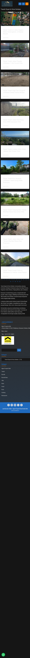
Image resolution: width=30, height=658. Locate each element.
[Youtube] (15, 405)
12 (21, 279)
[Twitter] (18, 405)
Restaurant (4, 395)
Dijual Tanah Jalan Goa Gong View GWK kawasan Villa (13, 121)
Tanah (3, 371)
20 (19, 281)
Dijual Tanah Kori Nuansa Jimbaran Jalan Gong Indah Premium (12, 180)
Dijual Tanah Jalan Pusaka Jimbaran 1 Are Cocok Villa (12, 62)
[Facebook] (8, 405)
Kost (3, 389)
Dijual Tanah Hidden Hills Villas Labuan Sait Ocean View (14, 150)
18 (15, 281)
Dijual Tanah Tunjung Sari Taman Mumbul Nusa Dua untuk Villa (14, 211)
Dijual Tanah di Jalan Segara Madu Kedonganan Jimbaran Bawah (13, 32)
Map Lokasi (5, 331)
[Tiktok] (21, 405)
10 (16, 279)
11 (19, 279)
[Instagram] (12, 405)
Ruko (3, 383)
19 (17, 281)
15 (28, 279)
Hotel (3, 386)
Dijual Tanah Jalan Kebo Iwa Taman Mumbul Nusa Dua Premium (13, 241)
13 (23, 279)
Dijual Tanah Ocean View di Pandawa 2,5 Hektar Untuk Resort (15, 271)
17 (13, 281)
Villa (3, 380)
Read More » (6, 37)
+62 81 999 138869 (9, 334)
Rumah (3, 374)
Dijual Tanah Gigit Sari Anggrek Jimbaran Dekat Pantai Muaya (14, 91)
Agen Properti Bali (6, 368)
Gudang (3, 392)
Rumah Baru (5, 377)
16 (10, 281)
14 (26, 279)
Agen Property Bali (6, 326)
